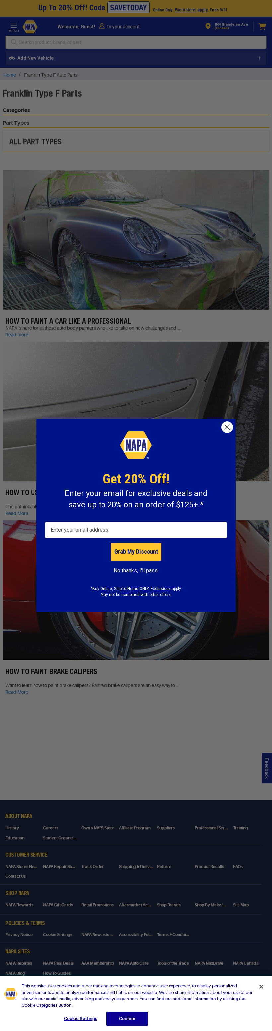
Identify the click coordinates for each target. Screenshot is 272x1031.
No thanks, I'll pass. (136, 570)
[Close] (261, 986)
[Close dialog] (227, 427)
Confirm (127, 1018)
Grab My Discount (136, 551)
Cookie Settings (80, 1018)
